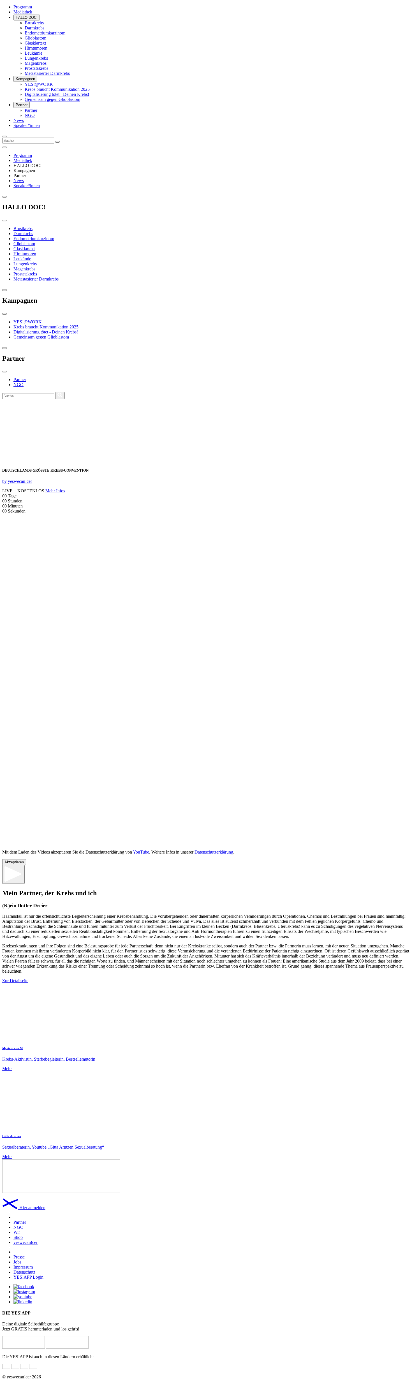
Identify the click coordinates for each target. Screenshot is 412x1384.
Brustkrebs (34, 22)
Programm (22, 6)
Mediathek (22, 12)
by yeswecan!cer (17, 481)
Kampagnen (25, 79)
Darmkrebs (34, 27)
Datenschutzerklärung (214, 852)
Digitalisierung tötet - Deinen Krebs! (57, 94)
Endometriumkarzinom (45, 33)
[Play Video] (13, 874)
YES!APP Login (28, 1277)
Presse (19, 1257)
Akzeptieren (14, 862)
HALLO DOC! (27, 17)
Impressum (23, 1267)
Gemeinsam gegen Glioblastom (52, 99)
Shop (18, 1237)
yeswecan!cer (25, 1242)
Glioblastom (35, 38)
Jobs (17, 1262)
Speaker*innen (26, 125)
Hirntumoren (36, 48)
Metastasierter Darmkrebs (47, 73)
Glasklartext (35, 43)
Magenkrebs (36, 63)
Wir (16, 1232)
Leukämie (33, 53)
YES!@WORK (39, 84)
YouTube (141, 852)
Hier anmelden (32, 1207)
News (18, 120)
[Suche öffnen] (4, 136)
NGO (30, 115)
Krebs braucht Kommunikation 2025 (57, 89)
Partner (21, 105)
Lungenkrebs (36, 58)
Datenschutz (24, 1272)
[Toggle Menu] (4, 147)
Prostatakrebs (36, 68)
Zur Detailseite (15, 980)
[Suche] (57, 142)
